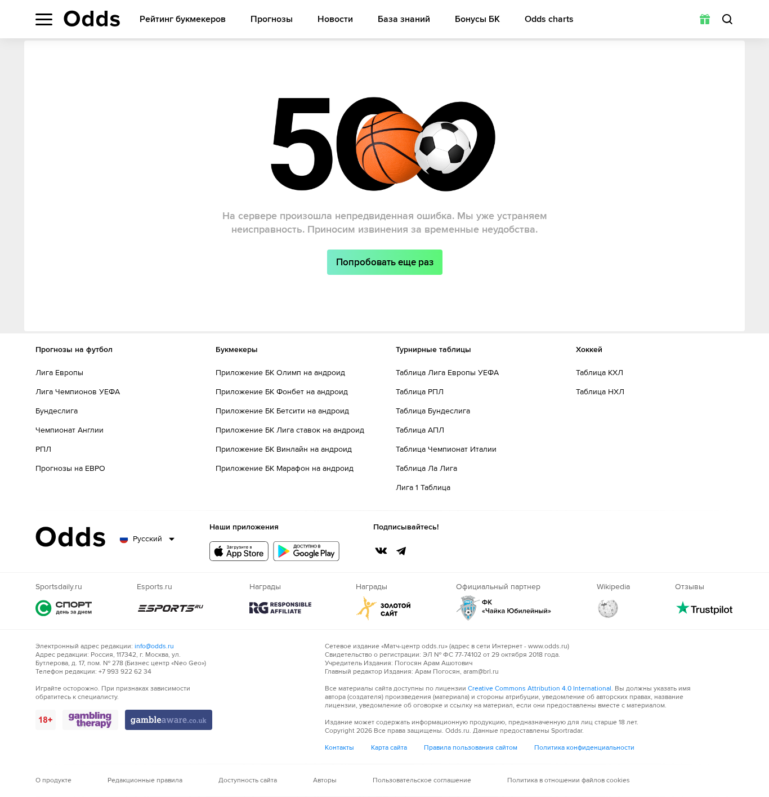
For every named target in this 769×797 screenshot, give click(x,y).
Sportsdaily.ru (63, 608)
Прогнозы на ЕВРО (70, 468)
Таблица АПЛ (420, 430)
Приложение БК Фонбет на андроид (282, 392)
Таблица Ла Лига (426, 468)
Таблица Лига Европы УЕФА (447, 372)
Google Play (306, 551)
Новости (335, 19)
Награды (280, 608)
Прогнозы (272, 19)
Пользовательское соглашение (422, 780)
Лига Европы (59, 372)
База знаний (404, 19)
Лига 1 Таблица (423, 487)
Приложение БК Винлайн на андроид (284, 449)
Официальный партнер (504, 608)
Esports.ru (170, 608)
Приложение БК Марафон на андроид (285, 468)
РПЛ (43, 449)
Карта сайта (389, 747)
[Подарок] (705, 19)
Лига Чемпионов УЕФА (77, 392)
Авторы (325, 780)
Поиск (727, 19)
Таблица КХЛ (599, 372)
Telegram (401, 551)
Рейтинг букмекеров (183, 19)
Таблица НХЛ (600, 392)
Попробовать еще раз (384, 262)
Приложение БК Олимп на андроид (280, 372)
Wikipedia (608, 608)
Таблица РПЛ (420, 392)
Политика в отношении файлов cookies (568, 780)
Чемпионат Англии (69, 430)
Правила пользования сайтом (470, 747)
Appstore (239, 551)
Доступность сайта (247, 780)
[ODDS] (92, 18)
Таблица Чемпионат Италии (446, 449)
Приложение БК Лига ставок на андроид (290, 430)
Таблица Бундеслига (433, 411)
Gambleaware (168, 720)
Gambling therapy (90, 720)
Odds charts (549, 19)
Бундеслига (56, 411)
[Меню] (43, 19)
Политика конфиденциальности (584, 747)
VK (381, 551)
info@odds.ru (154, 646)
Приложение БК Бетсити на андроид (282, 411)
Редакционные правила (145, 780)
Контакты (339, 747)
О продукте (53, 780)
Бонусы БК (477, 19)
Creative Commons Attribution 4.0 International (539, 688)
